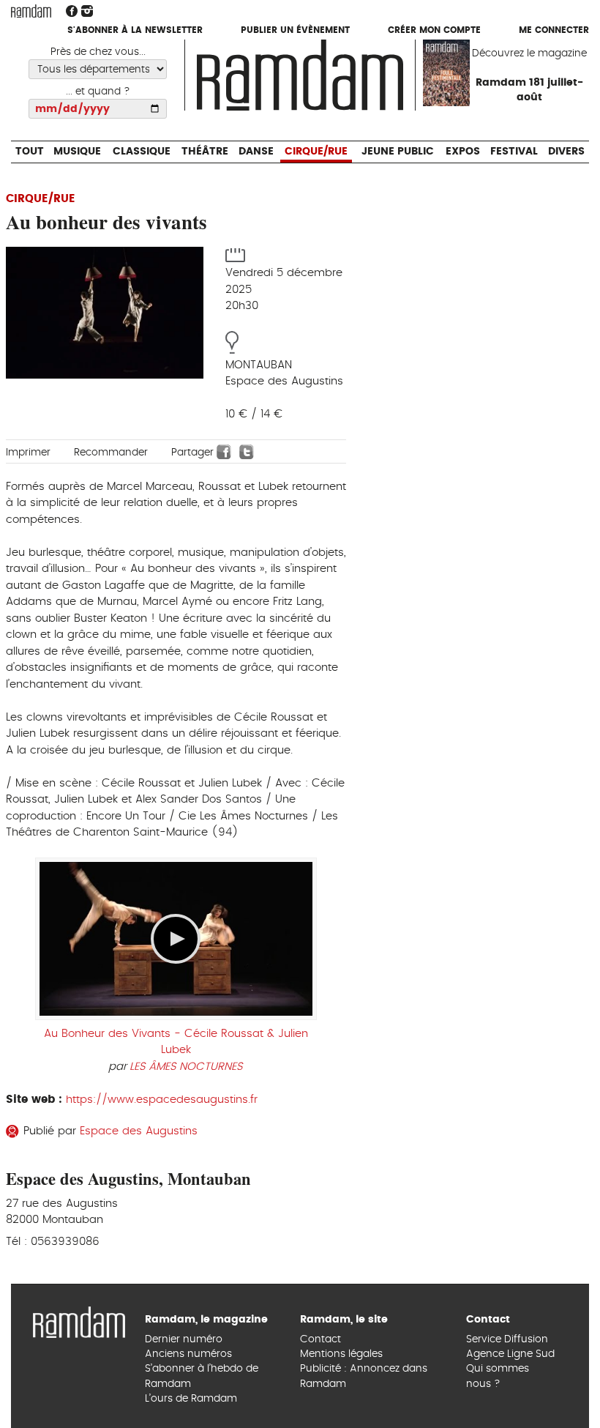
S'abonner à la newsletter (135, 30)
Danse (256, 58)
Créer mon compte (434, 30)
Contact (320, 1339)
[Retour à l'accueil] (79, 1320)
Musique (76, 58)
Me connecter (554, 30)
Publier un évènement (295, 30)
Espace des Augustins (139, 1131)
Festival (514, 58)
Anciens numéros (188, 1354)
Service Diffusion (507, 1339)
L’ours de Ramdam (191, 1399)
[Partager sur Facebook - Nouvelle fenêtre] (224, 451)
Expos (463, 58)
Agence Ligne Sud (510, 1354)
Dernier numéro (183, 1339)
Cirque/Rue (316, 58)
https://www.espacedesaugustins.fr (162, 1099)
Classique (141, 58)
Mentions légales (341, 1354)
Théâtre (204, 58)
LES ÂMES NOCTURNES (186, 1066)
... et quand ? (98, 91)
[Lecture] (175, 939)
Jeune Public (397, 58)
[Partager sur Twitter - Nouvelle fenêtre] (246, 451)
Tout (29, 58)
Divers (567, 58)
